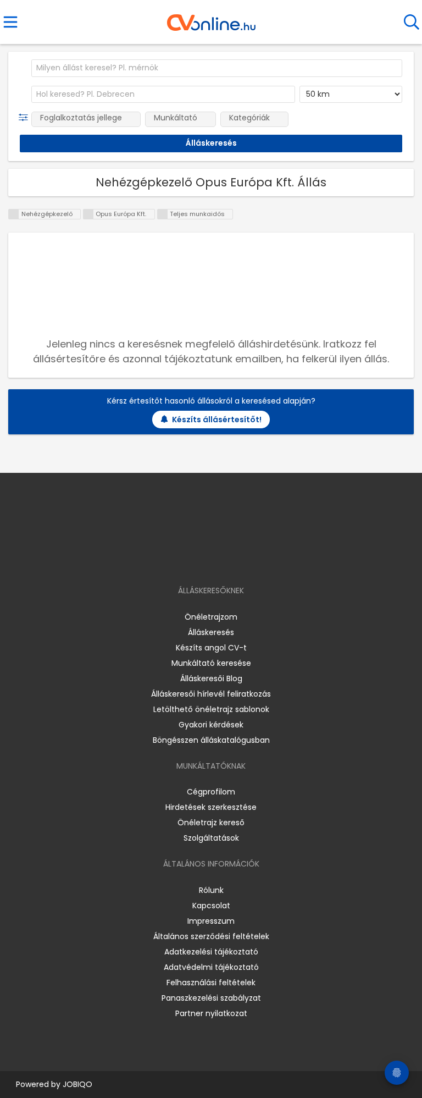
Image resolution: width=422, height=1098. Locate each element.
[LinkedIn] (222, 559)
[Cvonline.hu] (211, 18)
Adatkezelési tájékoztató (211, 951)
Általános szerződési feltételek (211, 936)
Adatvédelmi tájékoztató (211, 967)
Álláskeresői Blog (211, 678)
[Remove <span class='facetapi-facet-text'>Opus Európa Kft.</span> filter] (88, 214)
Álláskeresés (211, 632)
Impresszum (211, 920)
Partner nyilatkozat (211, 1013)
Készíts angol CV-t (211, 647)
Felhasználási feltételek (211, 982)
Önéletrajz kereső (211, 822)
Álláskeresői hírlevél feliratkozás (211, 693)
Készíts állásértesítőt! (217, 419)
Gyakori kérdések (211, 724)
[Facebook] (186, 559)
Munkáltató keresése (211, 663)
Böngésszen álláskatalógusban (211, 740)
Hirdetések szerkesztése (211, 807)
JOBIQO (77, 1084)
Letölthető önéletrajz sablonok (211, 709)
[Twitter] (238, 559)
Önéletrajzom (211, 616)
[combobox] (216, 68)
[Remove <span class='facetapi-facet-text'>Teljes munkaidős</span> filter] (163, 214)
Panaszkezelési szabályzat (211, 997)
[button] (25, 118)
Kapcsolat (211, 905)
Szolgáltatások (211, 837)
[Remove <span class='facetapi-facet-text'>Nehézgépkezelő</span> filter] (14, 214)
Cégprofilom (211, 791)
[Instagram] (204, 559)
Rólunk (211, 890)
